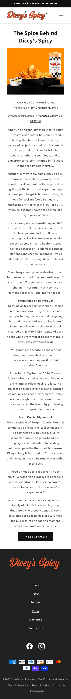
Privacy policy (59, 685)
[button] (61, 15)
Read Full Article (35, 537)
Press (35, 611)
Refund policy (37, 691)
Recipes (35, 602)
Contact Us (35, 628)
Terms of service (40, 685)
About (35, 593)
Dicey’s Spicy (18, 679)
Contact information (18, 685)
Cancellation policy (58, 679)
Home (35, 585)
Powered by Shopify (35, 679)
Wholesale (35, 619)
